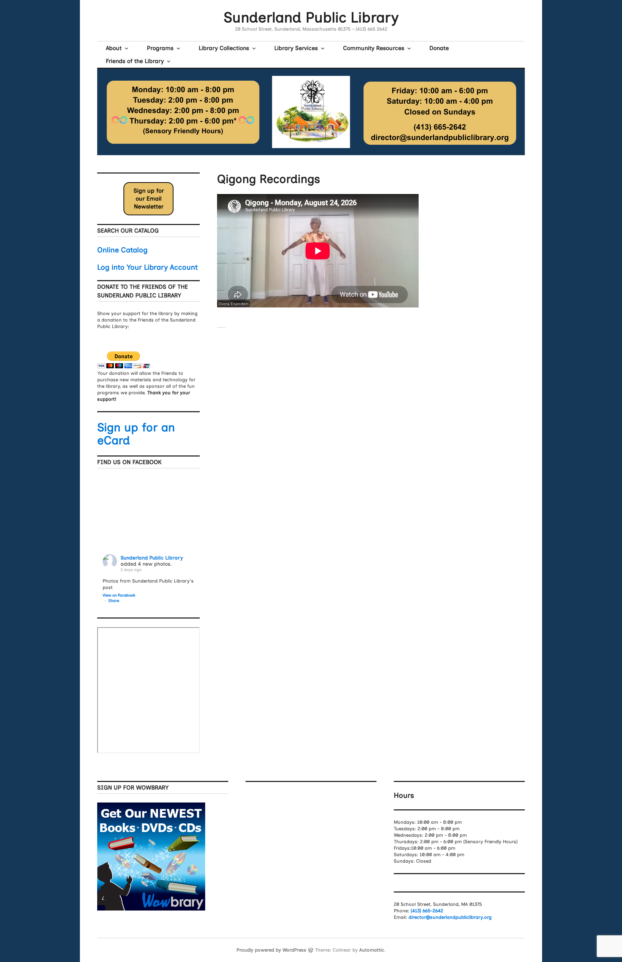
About (114, 48)
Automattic (371, 950)
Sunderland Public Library (311, 17)
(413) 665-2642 (427, 910)
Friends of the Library (135, 61)
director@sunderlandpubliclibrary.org (450, 917)
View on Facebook (119, 595)
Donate (439, 48)
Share (113, 600)
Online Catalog (122, 250)
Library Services (296, 48)
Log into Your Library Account (147, 267)
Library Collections (224, 48)
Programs (160, 48)
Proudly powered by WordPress (271, 950)
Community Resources (373, 48)
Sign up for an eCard (136, 434)
